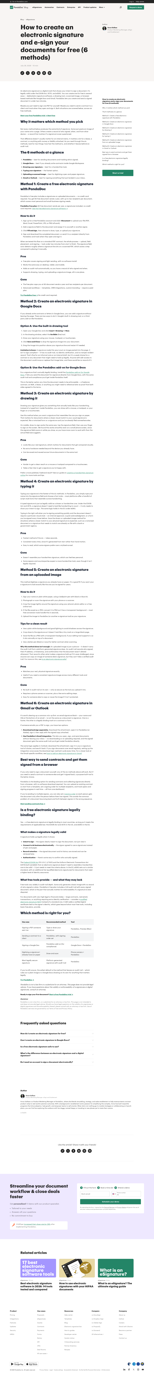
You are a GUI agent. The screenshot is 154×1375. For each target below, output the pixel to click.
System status (69, 1338)
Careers (121, 1323)
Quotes (39, 1323)
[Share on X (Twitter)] (28, 73)
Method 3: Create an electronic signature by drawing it (117, 129)
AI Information (106, 1370)
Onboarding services (71, 1342)
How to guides (69, 1330)
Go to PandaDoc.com (20, 1)
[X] (133, 1369)
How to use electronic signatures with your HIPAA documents (76, 1286)
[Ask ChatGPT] (49, 73)
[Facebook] (129, 1369)
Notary (39, 1338)
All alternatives (97, 1334)
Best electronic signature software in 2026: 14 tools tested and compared (36, 1286)
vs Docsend (96, 1330)
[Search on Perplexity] (44, 73)
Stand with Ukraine (126, 1326)
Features (13, 1323)
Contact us (123, 1338)
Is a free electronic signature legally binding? (115, 159)
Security (13, 1330)
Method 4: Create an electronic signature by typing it (117, 135)
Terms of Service (109, 1207)
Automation (49, 7)
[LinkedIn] (124, 1369)
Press (121, 1334)
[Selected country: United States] (114, 1194)
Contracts (60, 7)
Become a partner (125, 1330)
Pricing (12, 1315)
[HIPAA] (129, 1364)
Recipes (67, 1349)
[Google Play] (17, 1364)
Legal (51, 1370)
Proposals (40, 1315)
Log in (131, 1)
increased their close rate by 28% (37, 1224)
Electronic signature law (73, 1326)
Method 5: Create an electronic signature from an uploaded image (117, 141)
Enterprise (71, 7)
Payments (40, 1330)
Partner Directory (70, 1346)
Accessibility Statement (71, 1370)
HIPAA (12, 1334)
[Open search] (120, 7)
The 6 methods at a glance (112, 112)
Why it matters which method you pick (116, 108)
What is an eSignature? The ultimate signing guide (115, 1285)
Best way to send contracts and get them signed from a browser (117, 153)
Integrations (14, 1319)
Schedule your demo (110, 1202)
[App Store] (31, 1364)
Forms (39, 1334)
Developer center (70, 1334)
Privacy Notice (121, 1207)
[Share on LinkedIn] (39, 73)
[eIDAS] (142, 1364)
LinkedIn (23, 1113)
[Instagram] (138, 1369)
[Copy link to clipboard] (22, 73)
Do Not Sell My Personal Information (89, 1370)
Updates (13, 1326)
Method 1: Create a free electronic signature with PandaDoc (114, 117)
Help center (140, 1)
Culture (121, 1319)
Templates (68, 1319)
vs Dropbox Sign (98, 1319)
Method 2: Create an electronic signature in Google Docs (117, 123)
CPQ (38, 1346)
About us (122, 1315)
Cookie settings (58, 1370)
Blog (22, 19)
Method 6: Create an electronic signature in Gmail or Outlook (117, 147)
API (79, 7)
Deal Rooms (41, 1349)
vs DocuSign (96, 1315)
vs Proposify (96, 1326)
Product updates (89, 7)
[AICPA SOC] (134, 1364)
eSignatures (37, 7)
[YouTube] (143, 1369)
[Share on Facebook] (33, 73)
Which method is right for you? (113, 164)
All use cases (41, 1353)
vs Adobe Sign (97, 1323)
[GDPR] (138, 1364)
